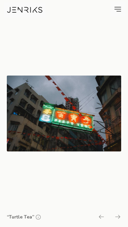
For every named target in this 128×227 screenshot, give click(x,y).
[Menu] (117, 9)
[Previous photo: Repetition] (101, 218)
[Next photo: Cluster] (118, 218)
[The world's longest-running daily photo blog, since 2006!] (24, 9)
